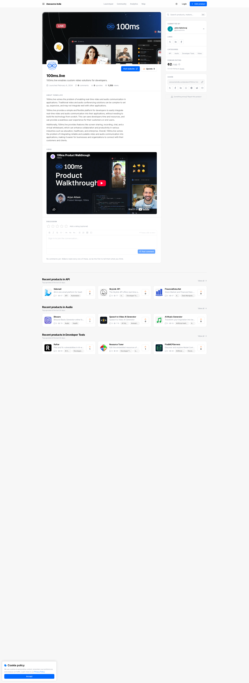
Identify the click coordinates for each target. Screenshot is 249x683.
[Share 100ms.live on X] (170, 88)
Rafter (56, 344)
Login (184, 4)
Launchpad (108, 4)
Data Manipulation (188, 296)
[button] (101, 242)
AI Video (125, 323)
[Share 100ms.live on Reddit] (197, 88)
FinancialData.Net (173, 289)
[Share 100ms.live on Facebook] (175, 88)
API (170, 53)
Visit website (129, 69)
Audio (177, 53)
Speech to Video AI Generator (122, 317)
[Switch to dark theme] (176, 4)
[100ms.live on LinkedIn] (175, 41)
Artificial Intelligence (182, 323)
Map (144, 4)
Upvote (150, 69)
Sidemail (57, 289)
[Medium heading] (70, 232)
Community (121, 4)
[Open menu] (43, 4)
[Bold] (49, 232)
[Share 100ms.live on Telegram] (191, 88)
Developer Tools (188, 53)
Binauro (57, 317)
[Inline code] (61, 232)
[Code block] (91, 232)
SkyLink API (114, 289)
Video (200, 53)
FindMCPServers (172, 344)
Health (75, 323)
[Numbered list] (83, 232)
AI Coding (68, 351)
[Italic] (53, 232)
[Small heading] (74, 232)
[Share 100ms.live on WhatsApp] (186, 88)
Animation (134, 323)
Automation (75, 296)
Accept (29, 676)
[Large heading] (66, 232)
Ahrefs (182, 69)
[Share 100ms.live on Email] (202, 88)
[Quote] (87, 232)
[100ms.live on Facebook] (181, 41)
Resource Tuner (116, 344)
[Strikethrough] (57, 232)
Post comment (148, 251)
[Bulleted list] (79, 232)
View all (201, 281)
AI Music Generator (173, 317)
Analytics (134, 4)
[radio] (48, 226)
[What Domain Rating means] (179, 64)
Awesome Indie (53, 4)
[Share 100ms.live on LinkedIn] (180, 88)
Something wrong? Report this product (187, 97)
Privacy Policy (39, 672)
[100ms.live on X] (170, 41)
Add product (199, 4)
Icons (137, 351)
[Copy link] (202, 82)
